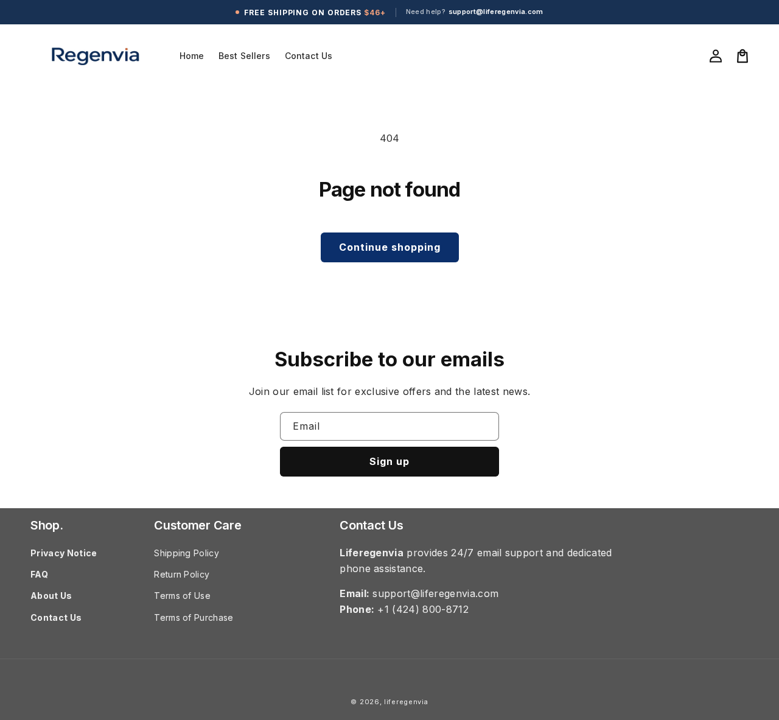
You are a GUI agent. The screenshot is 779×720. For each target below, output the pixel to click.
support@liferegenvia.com (496, 12)
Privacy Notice (63, 553)
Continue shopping (390, 247)
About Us (51, 595)
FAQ (39, 574)
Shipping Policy (186, 553)
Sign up (389, 461)
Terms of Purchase (193, 617)
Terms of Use (182, 595)
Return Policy (181, 574)
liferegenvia (406, 701)
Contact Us (56, 617)
